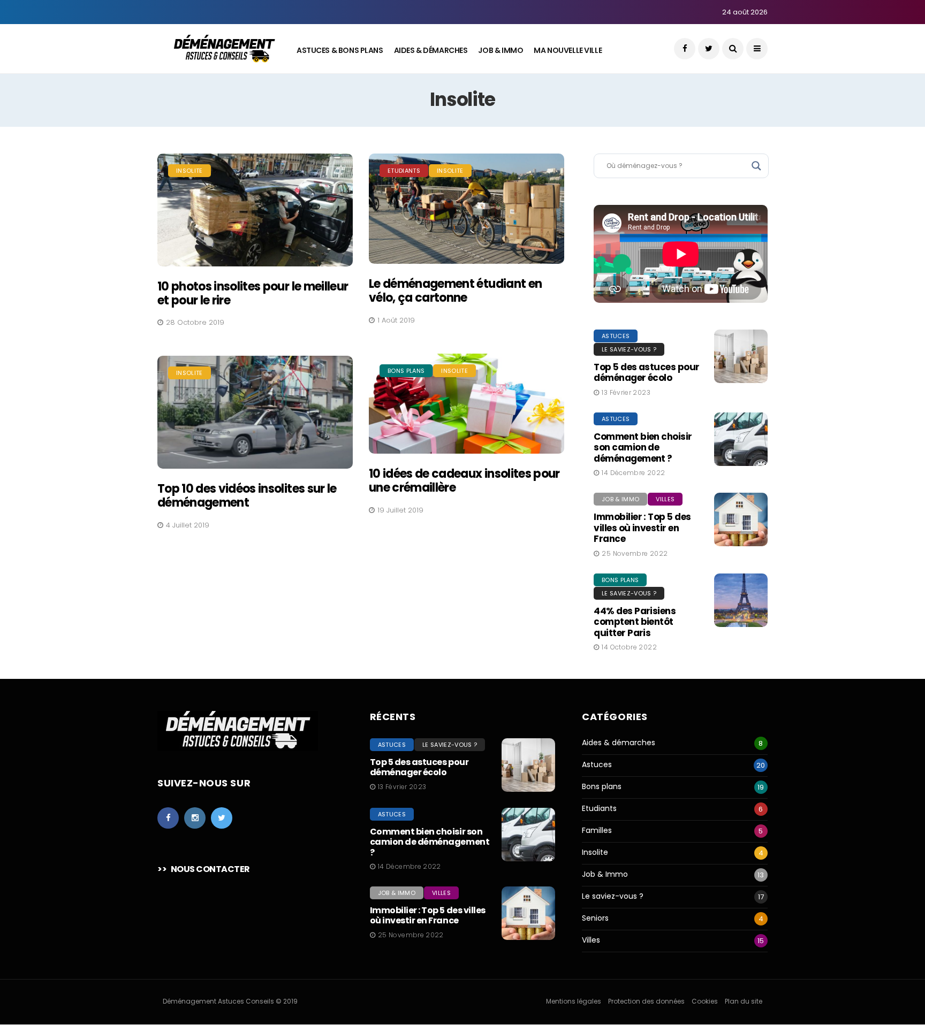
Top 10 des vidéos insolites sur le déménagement (247, 495)
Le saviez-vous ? (629, 349)
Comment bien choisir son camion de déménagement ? (643, 447)
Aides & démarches (618, 742)
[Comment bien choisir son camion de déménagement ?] (741, 439)
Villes (665, 499)
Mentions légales (573, 1001)
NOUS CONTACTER (210, 869)
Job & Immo (500, 50)
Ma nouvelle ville (568, 50)
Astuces (616, 336)
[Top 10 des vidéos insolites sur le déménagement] (255, 412)
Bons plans (406, 370)
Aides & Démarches (431, 50)
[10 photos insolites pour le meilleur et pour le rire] (255, 210)
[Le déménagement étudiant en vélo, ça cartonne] (466, 209)
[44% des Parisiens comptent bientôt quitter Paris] (741, 600)
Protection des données (646, 1001)
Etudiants (404, 170)
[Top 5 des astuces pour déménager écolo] (741, 356)
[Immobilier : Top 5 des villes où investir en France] (741, 519)
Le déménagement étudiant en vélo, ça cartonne (455, 291)
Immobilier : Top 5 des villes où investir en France (642, 527)
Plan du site (743, 1001)
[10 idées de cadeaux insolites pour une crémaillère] (466, 404)
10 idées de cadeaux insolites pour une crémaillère (464, 480)
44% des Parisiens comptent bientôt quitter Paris (635, 622)
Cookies (705, 1001)
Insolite (189, 170)
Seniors (595, 918)
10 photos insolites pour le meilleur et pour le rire (252, 293)
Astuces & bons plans (340, 50)
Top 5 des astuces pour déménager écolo (647, 372)
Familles (597, 830)
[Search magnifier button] (756, 165)
